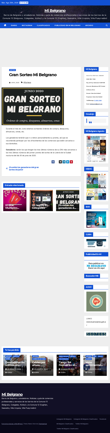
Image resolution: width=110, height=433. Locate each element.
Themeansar (42, 424)
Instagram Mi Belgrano (64, 419)
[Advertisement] (55, 44)
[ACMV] (96, 301)
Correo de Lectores (39, 359)
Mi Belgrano (54, 10)
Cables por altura (39, 364)
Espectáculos (64, 356)
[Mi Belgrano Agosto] (96, 149)
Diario (14, 25)
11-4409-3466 (98, 100)
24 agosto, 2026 (41, 369)
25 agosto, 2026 (14, 369)
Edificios (16, 356)
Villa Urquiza (63, 359)
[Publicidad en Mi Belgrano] (96, 266)
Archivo (89, 25)
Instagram (27, 25)
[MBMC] (96, 187)
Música (73, 356)
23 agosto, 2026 (67, 369)
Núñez (8, 359)
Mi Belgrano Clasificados (65, 424)
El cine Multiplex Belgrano (11, 208)
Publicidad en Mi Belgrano (68, 25)
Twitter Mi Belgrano (81, 424)
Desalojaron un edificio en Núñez (14, 365)
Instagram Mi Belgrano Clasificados (86, 419)
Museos (88, 359)
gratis (100, 356)
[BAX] (96, 219)
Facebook (103, 419)
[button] (107, 25)
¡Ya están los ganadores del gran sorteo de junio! (24, 168)
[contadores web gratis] (96, 334)
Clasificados (43, 25)
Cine (94, 356)
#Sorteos (27, 82)
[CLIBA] (96, 243)
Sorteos (12, 70)
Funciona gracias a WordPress (12, 424)
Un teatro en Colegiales (40, 206)
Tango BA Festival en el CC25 (67, 365)
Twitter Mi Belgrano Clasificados (67, 428)
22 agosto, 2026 (94, 369)
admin (9, 372)
